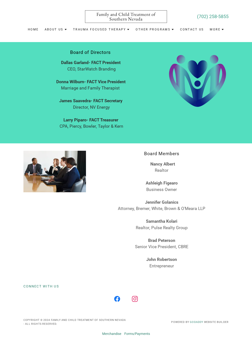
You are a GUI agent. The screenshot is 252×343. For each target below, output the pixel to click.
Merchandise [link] (111, 334)
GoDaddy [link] (196, 321)
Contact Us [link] (192, 29)
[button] (56, 29)
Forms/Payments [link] (137, 334)
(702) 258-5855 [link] (213, 16)
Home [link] (33, 29)
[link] (126, 19)
